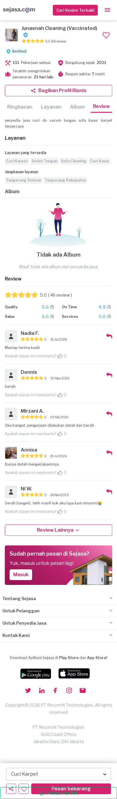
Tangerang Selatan (23, 180)
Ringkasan (19, 107)
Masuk (20, 574)
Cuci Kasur (100, 161)
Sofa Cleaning (73, 161)
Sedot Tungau (44, 161)
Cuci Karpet (17, 161)
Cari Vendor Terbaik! (75, 10)
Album (77, 107)
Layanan (51, 107)
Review (101, 106)
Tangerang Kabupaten (65, 180)
